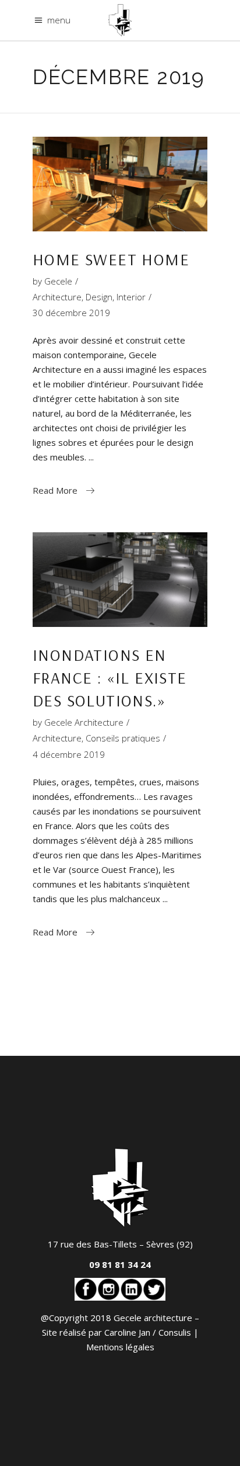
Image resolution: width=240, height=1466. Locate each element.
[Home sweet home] (120, 184)
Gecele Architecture (83, 722)
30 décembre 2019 (71, 312)
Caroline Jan (127, 1332)
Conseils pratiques (123, 738)
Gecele (58, 281)
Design (99, 297)
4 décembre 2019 (69, 754)
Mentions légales (120, 1347)
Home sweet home (111, 259)
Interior (131, 297)
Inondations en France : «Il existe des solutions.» (110, 677)
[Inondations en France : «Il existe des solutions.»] (120, 579)
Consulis (174, 1332)
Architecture (57, 297)
